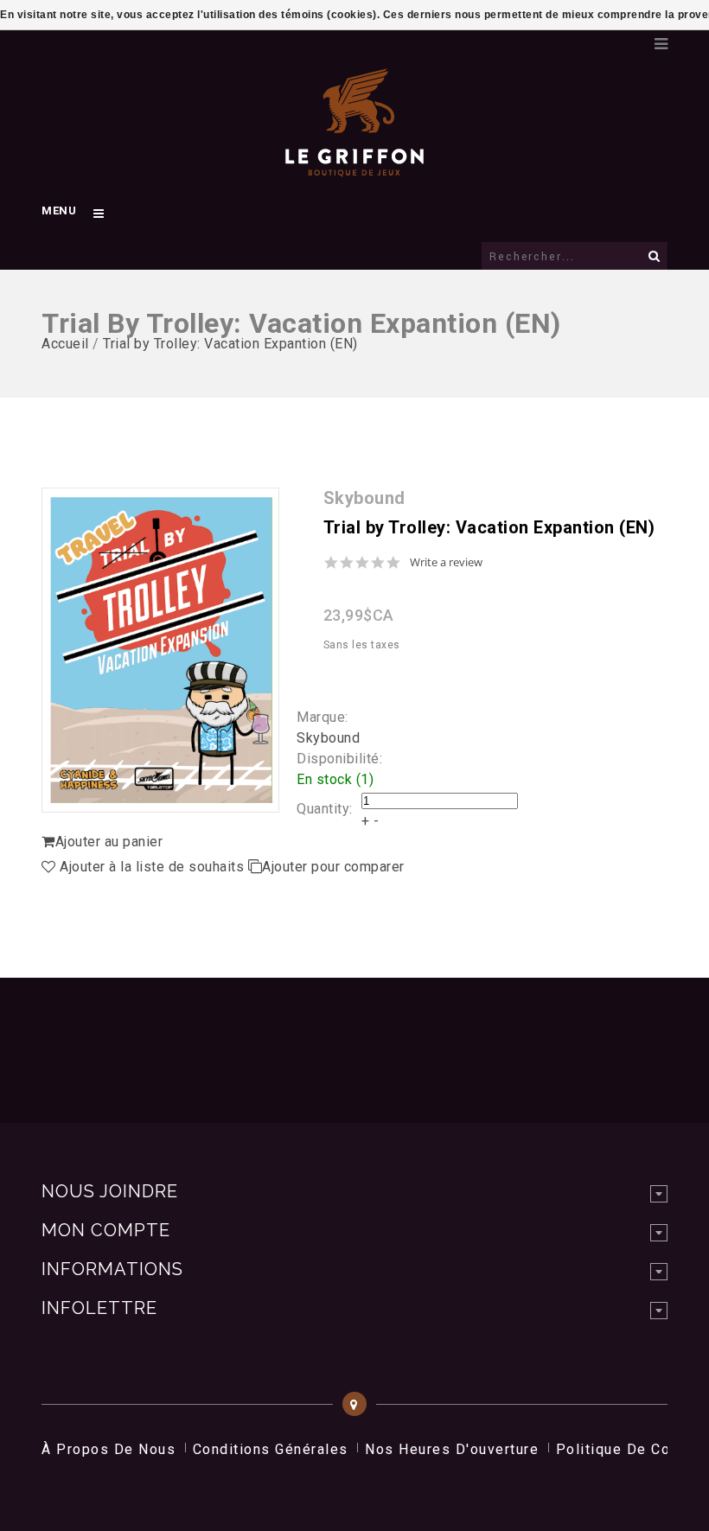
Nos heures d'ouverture (452, 1449)
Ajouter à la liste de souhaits (152, 866)
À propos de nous (109, 1449)
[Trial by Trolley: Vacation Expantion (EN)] (160, 650)
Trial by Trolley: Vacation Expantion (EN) (230, 343)
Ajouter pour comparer (333, 866)
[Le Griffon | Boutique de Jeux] (354, 167)
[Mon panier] (628, 39)
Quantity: (325, 809)
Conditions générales (270, 1449)
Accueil (65, 343)
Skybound (328, 738)
